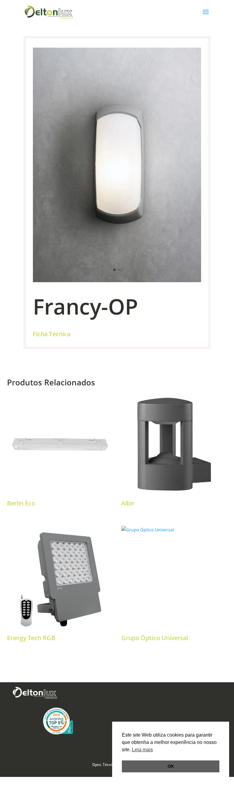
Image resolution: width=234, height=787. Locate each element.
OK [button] (171, 766)
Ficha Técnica (51, 334)
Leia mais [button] (142, 749)
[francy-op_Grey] (117, 280)
